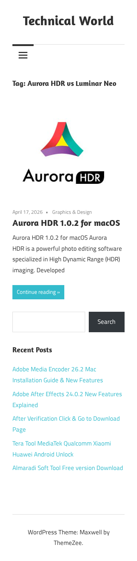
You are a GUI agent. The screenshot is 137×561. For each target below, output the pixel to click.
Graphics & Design (72, 212)
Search (106, 321)
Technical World (68, 20)
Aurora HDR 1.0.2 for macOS (66, 222)
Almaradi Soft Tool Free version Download (67, 468)
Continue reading (36, 292)
